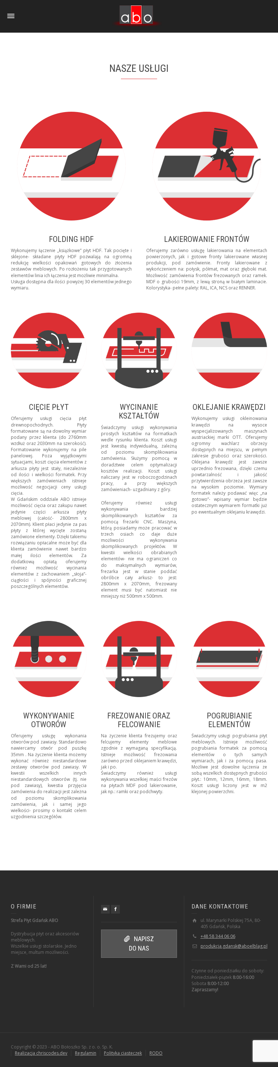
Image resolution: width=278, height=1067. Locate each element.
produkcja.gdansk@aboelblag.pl (234, 946)
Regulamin (85, 1053)
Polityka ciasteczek (123, 1053)
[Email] (105, 909)
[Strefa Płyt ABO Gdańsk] (137, 16)
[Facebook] (115, 909)
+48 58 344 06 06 (218, 936)
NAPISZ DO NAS (141, 943)
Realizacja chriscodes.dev (41, 1053)
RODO (156, 1053)
